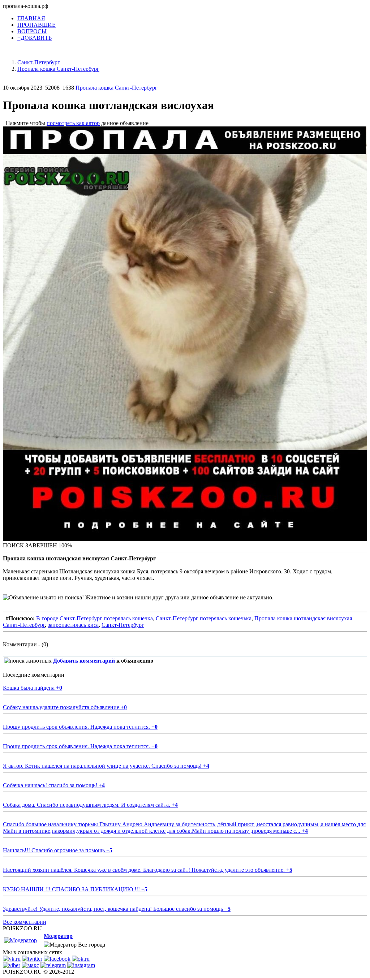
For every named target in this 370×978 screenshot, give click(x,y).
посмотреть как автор (73, 123)
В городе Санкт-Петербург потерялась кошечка (94, 618)
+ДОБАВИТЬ (34, 38)
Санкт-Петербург (123, 625)
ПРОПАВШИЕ (36, 25)
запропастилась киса (73, 625)
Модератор (58, 936)
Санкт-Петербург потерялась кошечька (203, 618)
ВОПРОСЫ (32, 31)
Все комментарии (24, 922)
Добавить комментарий (84, 661)
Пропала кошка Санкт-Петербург (117, 88)
